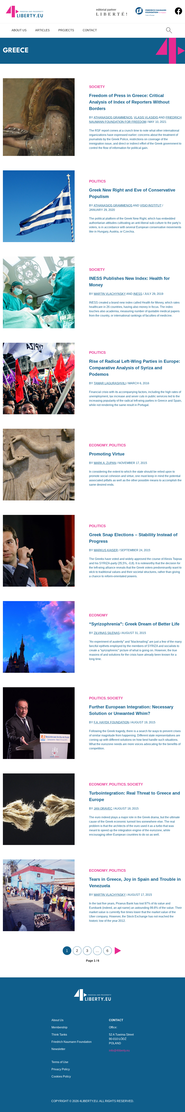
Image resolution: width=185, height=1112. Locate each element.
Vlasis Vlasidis (146, 117)
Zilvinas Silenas (107, 632)
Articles (42, 30)
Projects (66, 30)
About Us (19, 30)
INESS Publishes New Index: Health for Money (129, 281)
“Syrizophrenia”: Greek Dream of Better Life (134, 623)
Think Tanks (59, 1034)
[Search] (169, 30)
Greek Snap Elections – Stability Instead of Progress (133, 538)
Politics (97, 181)
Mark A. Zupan (105, 462)
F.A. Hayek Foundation (111, 722)
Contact (90, 30)
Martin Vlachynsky (110, 293)
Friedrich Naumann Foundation (71, 1041)
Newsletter (58, 1049)
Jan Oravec (103, 808)
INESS (137, 293)
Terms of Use (59, 1062)
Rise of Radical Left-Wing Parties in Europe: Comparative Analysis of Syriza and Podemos (134, 368)
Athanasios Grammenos (113, 117)
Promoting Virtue (106, 453)
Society (97, 87)
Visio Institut (151, 205)
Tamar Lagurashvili (110, 383)
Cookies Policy (61, 1076)
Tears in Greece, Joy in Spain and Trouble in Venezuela (135, 882)
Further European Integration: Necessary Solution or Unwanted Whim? (131, 710)
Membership (59, 1027)
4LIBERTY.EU (88, 1101)
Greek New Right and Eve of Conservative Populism (132, 193)
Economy (98, 445)
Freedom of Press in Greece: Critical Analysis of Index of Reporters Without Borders (129, 102)
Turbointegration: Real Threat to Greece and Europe (134, 796)
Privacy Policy (60, 1069)
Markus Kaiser (106, 550)
